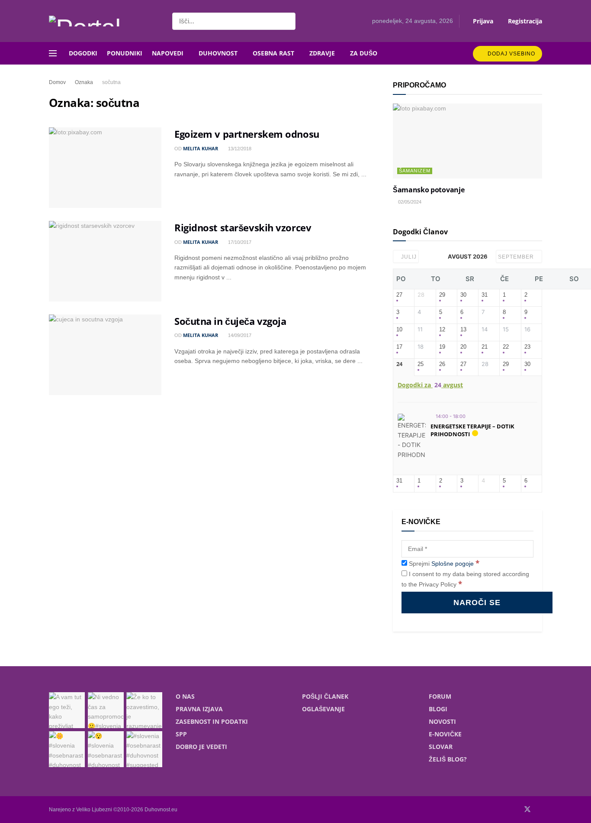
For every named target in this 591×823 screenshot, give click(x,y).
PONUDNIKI (124, 53)
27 (399, 295)
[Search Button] (287, 21)
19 (442, 346)
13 (463, 329)
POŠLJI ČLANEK (325, 696)
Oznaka (84, 82)
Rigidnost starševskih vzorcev (242, 227)
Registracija (524, 21)
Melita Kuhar (200, 148)
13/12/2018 (239, 148)
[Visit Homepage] (103, 21)
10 (399, 329)
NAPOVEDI (167, 53)
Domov (57, 82)
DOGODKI (83, 53)
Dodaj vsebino (510, 54)
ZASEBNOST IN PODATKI (212, 721)
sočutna (111, 82)
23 (527, 346)
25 (421, 364)
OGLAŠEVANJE (323, 709)
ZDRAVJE (322, 53)
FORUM (440, 696)
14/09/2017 (239, 335)
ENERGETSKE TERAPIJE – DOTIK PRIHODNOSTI (472, 430)
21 (485, 346)
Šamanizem (414, 170)
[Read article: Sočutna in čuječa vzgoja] (105, 354)
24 (399, 364)
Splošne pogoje (452, 563)
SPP (181, 734)
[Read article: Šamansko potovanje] (467, 141)
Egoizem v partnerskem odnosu (246, 133)
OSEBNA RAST (273, 53)
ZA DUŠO (363, 53)
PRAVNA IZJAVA (199, 709)
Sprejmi (443, 563)
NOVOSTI (442, 721)
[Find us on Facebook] (515, 809)
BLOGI (438, 709)
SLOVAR (441, 746)
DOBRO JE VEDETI (201, 746)
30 (463, 295)
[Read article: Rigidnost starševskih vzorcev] (105, 261)
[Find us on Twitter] (527, 809)
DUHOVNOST (218, 53)
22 (506, 346)
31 (485, 295)
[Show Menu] (53, 53)
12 (442, 329)
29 (442, 295)
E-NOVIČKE (445, 734)
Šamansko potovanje (428, 189)
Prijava (482, 21)
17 (399, 346)
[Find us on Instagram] (539, 809)
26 (442, 364)
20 (463, 346)
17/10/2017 (239, 242)
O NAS (185, 696)
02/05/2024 (409, 201)
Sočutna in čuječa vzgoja (230, 320)
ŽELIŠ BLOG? (448, 759)
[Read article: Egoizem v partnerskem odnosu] (105, 167)
